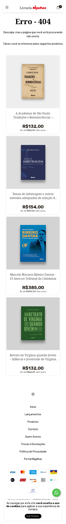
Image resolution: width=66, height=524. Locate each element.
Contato (33, 429)
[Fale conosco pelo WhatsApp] (56, 493)
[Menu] (8, 7)
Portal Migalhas (33, 459)
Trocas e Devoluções (33, 444)
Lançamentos (33, 414)
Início (33, 407)
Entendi (33, 516)
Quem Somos (33, 436)
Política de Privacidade (33, 451)
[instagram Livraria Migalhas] (33, 394)
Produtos (32, 421)
